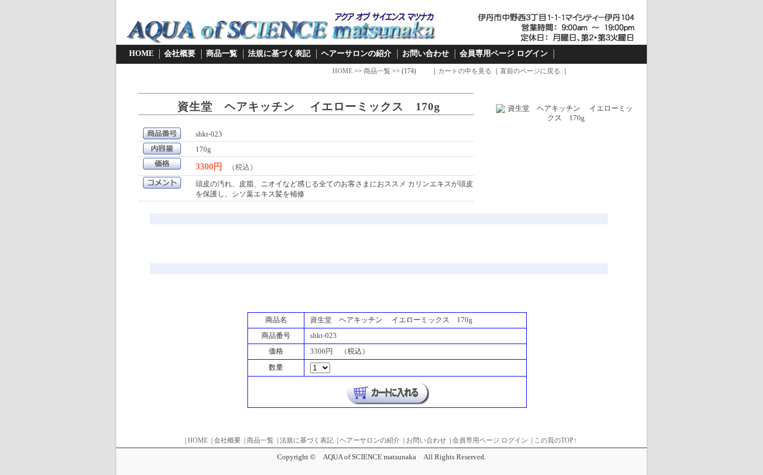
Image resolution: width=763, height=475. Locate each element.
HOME (141, 53)
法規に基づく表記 (279, 53)
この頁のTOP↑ (555, 440)
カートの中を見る (465, 71)
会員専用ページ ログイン (504, 53)
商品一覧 (221, 53)
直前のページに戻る (530, 71)
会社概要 (179, 53)
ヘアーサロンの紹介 (356, 53)
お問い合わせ (425, 53)
